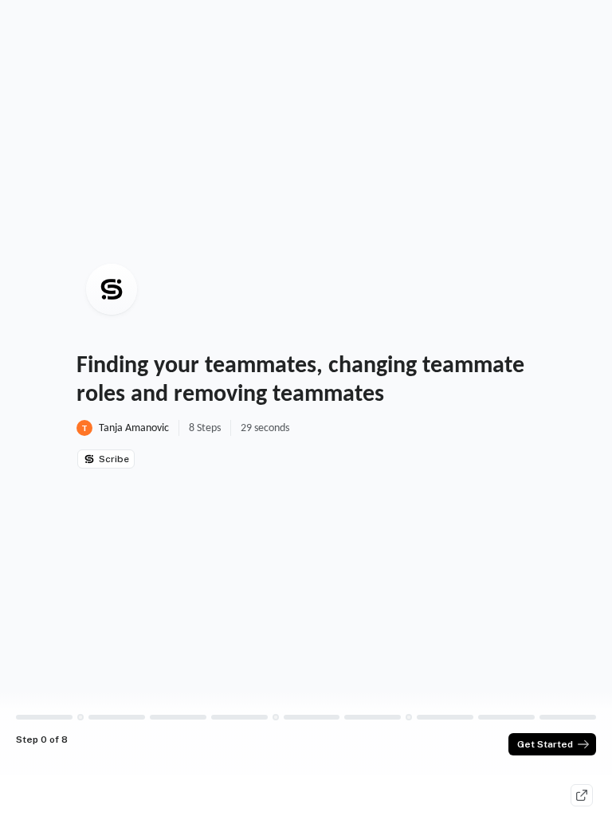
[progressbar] (44, 717)
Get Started (545, 744)
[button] (80, 717)
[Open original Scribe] (582, 795)
